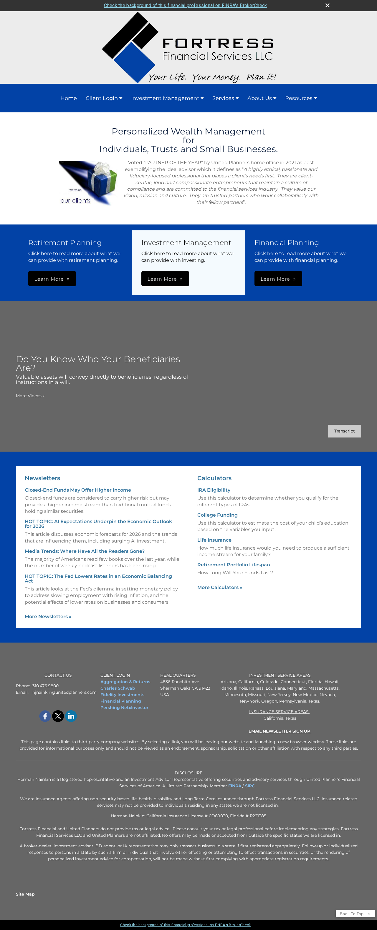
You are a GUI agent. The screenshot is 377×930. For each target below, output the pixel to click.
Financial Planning (120, 701)
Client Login (102, 98)
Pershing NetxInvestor (124, 707)
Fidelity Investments (122, 694)
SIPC (250, 785)
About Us (259, 98)
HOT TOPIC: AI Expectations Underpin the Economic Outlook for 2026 (98, 524)
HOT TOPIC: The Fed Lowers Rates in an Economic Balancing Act (98, 578)
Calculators (214, 478)
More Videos (30, 396)
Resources (298, 98)
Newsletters (42, 478)
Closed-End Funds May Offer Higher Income (78, 490)
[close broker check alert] (327, 5)
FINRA (234, 785)
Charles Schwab (117, 688)
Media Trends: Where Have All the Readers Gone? (85, 551)
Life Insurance (214, 540)
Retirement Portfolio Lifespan (233, 565)
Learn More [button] (49, 279)
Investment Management (165, 98)
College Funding (217, 515)
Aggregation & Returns (125, 681)
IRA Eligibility (213, 490)
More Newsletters (48, 616)
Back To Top (352, 913)
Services (223, 98)
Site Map (25, 894)
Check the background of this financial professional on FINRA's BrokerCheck (185, 5)
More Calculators (219, 587)
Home (68, 98)
